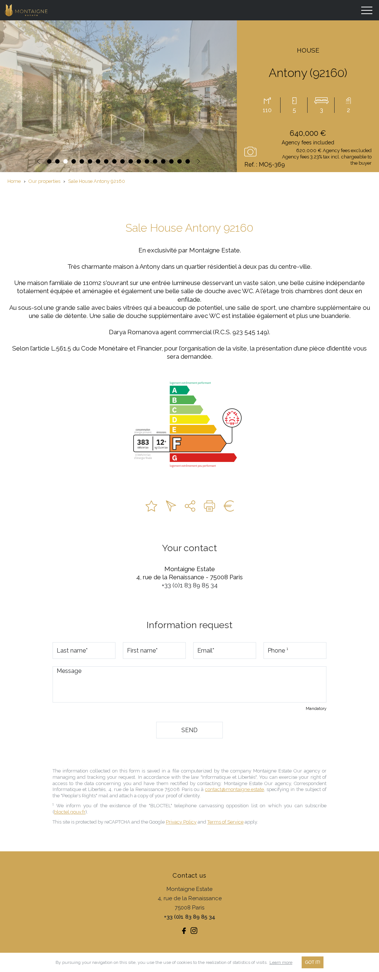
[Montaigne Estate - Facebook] (184, 930)
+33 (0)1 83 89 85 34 (190, 585)
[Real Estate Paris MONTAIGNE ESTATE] (27, 10)
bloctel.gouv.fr (69, 812)
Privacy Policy (181, 822)
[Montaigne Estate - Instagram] (194, 930)
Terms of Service (225, 822)
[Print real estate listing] (209, 506)
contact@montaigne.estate (234, 789)
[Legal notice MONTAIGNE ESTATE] (229, 506)
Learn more (280, 962)
